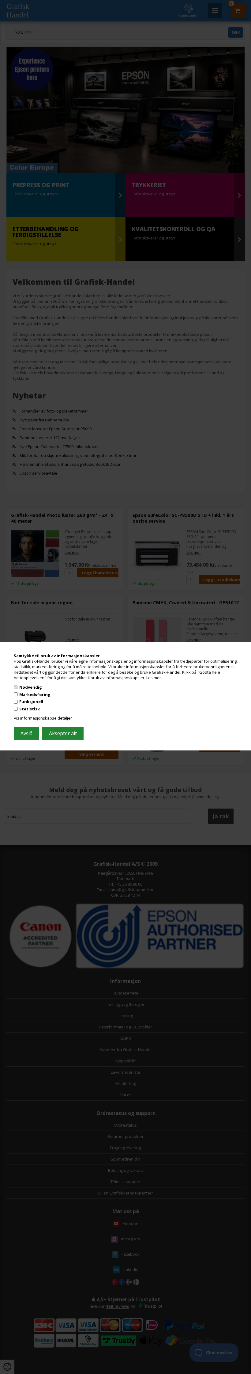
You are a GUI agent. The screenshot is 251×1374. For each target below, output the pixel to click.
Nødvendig (30, 687)
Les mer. (154, 677)
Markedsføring (35, 694)
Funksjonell (31, 701)
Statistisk (29, 709)
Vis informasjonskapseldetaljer (43, 718)
